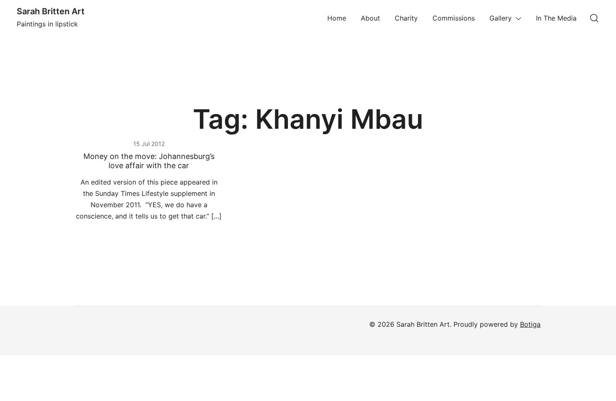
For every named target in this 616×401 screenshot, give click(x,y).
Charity (406, 18)
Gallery (500, 18)
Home (336, 18)
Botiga (530, 324)
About (370, 18)
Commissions (453, 18)
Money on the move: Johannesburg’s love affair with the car (149, 161)
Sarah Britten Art (51, 11)
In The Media (556, 18)
